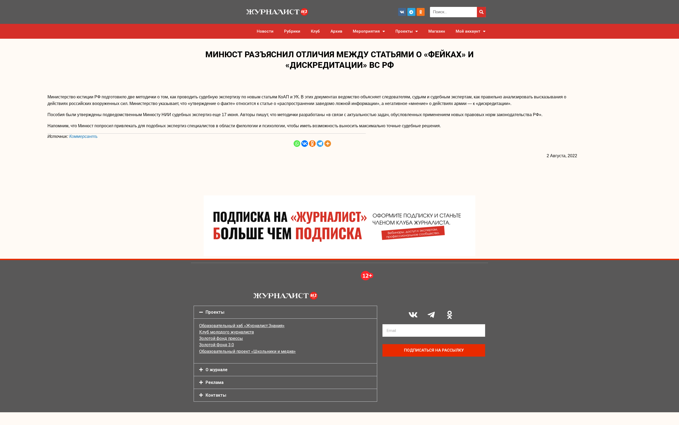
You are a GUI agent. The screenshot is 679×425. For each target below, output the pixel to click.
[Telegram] (411, 12)
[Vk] (402, 12)
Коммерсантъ (83, 136)
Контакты (216, 395)
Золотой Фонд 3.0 (216, 344)
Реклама (215, 382)
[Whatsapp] (297, 143)
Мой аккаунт (468, 31)
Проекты (404, 31)
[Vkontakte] (304, 143)
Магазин (436, 31)
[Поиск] (481, 12)
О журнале (217, 369)
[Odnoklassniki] (421, 12)
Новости (265, 31)
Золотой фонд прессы (221, 338)
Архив (336, 31)
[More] (327, 143)
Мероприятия (366, 31)
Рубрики (292, 31)
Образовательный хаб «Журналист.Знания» (242, 325)
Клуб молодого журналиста (226, 332)
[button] (285, 312)
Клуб (315, 31)
